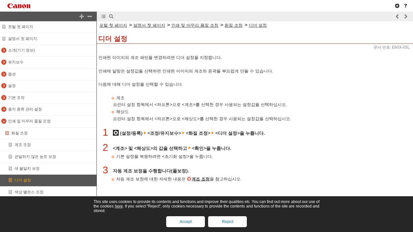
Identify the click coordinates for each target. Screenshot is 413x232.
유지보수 (16, 62)
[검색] (111, 16)
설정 (12, 85)
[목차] (103, 16)
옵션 (12, 74)
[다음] (405, 16)
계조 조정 (23, 144)
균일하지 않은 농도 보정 (35, 156)
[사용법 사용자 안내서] (405, 5)
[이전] (397, 16)
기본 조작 (16, 97)
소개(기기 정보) (21, 50)
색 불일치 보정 (27, 168)
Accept (186, 221)
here (119, 206)
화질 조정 (19, 133)
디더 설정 (23, 180)
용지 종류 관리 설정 (25, 109)
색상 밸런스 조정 (29, 192)
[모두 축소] (89, 16)
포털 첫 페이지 (20, 26)
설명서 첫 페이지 (22, 38)
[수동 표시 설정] (397, 5)
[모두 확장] (81, 16)
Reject (227, 221)
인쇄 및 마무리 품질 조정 (29, 121)
